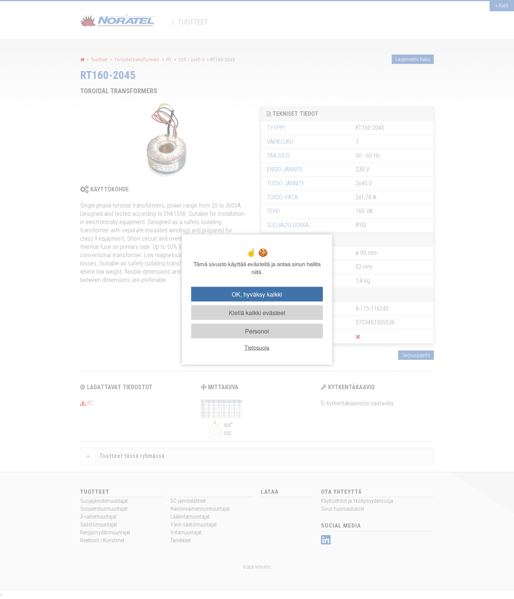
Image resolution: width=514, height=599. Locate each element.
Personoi (257, 331)
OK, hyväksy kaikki (257, 294)
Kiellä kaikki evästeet (257, 312)
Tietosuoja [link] (257, 347)
